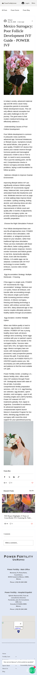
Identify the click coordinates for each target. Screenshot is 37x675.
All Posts (4, 10)
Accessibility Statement (27, 665)
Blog (3, 671)
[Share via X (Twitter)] (9, 477)
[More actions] (32, 21)
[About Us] (16, 668)
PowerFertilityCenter (10, 3)
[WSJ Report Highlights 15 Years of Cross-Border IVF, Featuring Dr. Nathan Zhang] (18, 503)
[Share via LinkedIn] (14, 477)
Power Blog (26, 10)
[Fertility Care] (16, 656)
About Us (5, 668)
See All (31, 490)
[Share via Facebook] (5, 477)
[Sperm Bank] (16, 665)
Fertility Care (6, 656)
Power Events (15, 10)
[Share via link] (18, 477)
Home (4, 653)
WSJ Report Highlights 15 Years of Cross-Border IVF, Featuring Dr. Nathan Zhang (18, 517)
